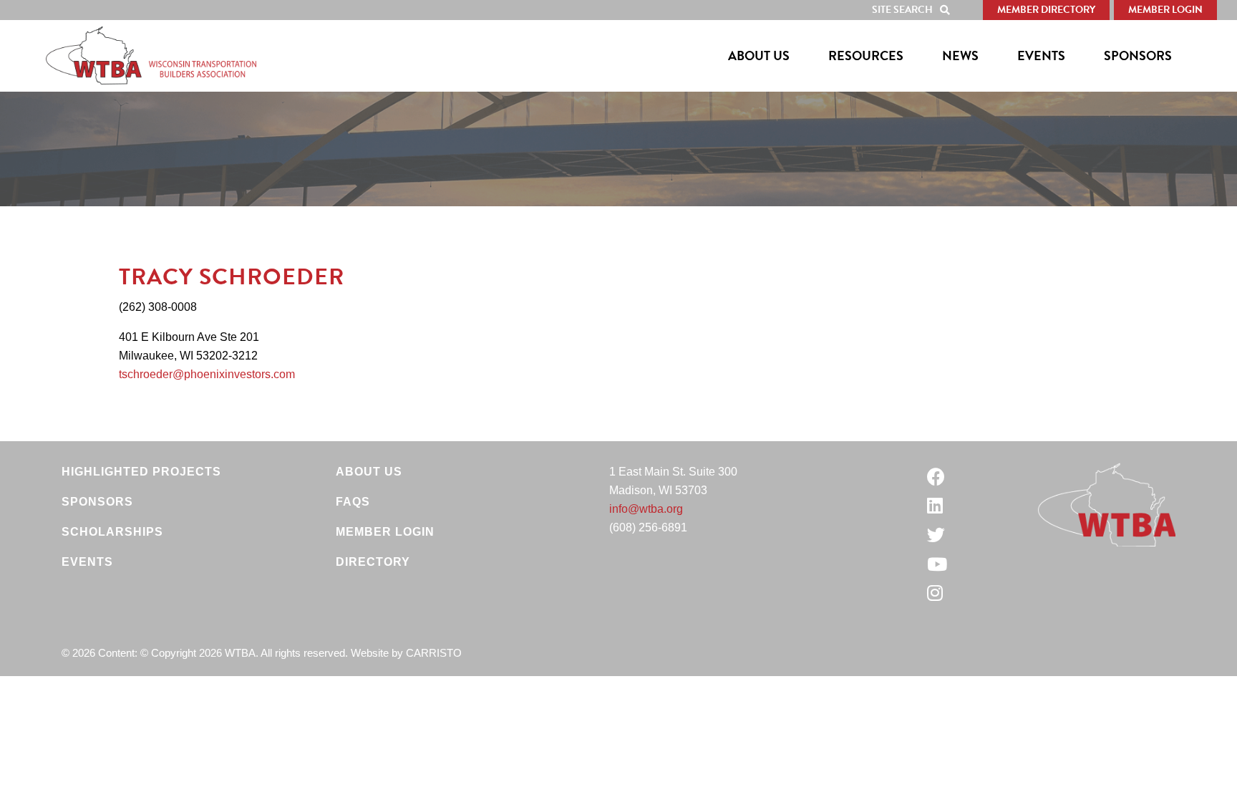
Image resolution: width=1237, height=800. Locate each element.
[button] (914, 10)
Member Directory (1046, 9)
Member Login (1165, 9)
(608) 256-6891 (648, 527)
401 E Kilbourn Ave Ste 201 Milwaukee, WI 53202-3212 (189, 346)
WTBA (151, 56)
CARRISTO (434, 653)
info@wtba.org (646, 509)
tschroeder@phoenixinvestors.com (207, 374)
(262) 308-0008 (158, 307)
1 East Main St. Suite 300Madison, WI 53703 (673, 481)
